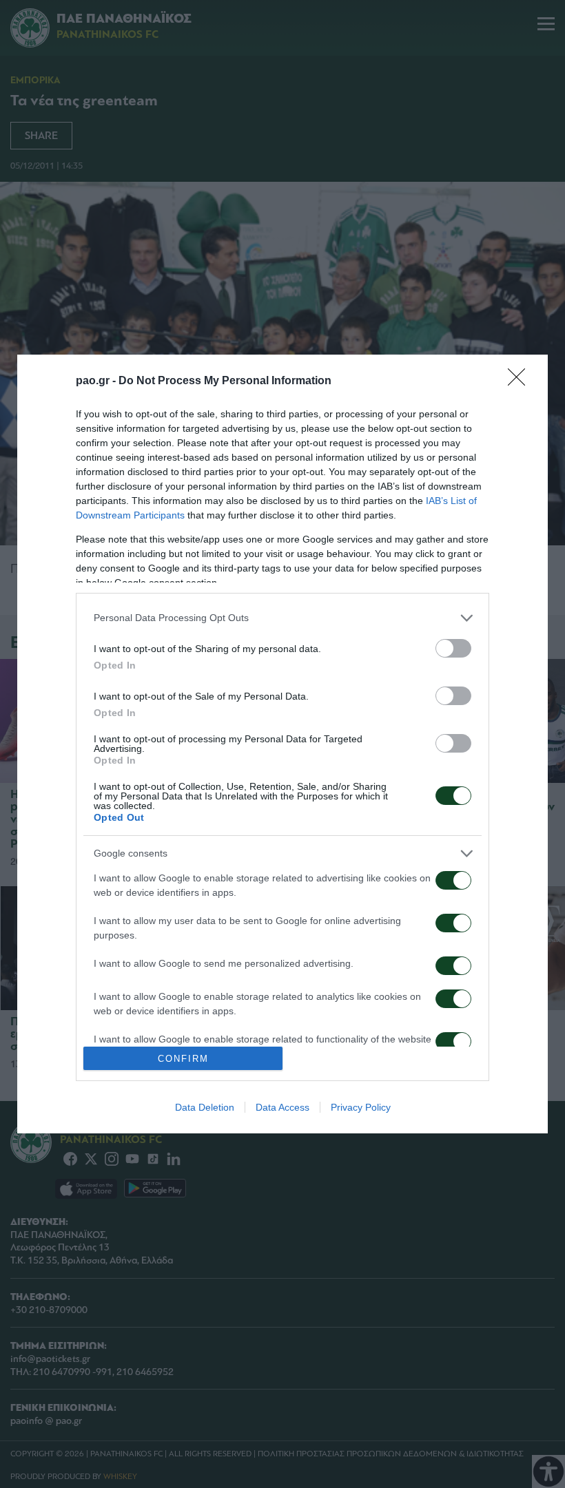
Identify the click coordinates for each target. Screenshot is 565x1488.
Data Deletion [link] (204, 1107)
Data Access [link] (282, 1107)
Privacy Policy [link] (361, 1107)
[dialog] (282, 744)
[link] (521, 381)
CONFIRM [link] (183, 1059)
